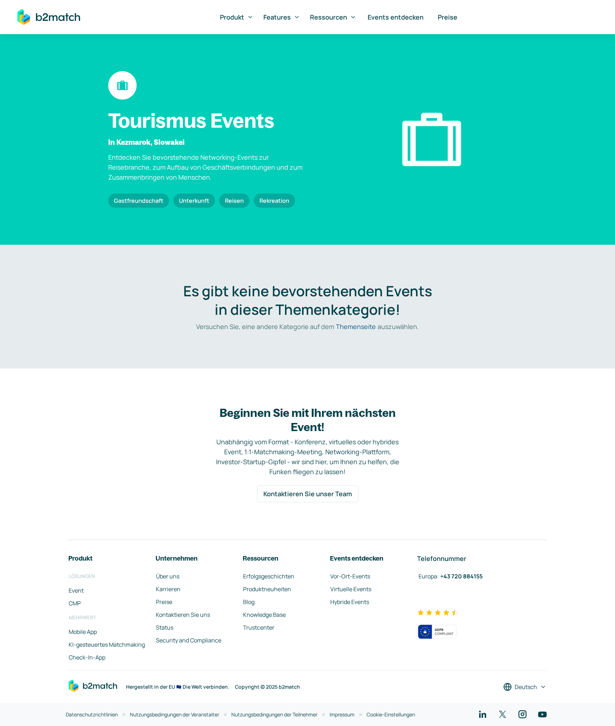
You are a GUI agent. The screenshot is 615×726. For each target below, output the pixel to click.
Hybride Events (349, 602)
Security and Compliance (188, 640)
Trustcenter (258, 627)
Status (164, 627)
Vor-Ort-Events (350, 576)
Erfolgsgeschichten (268, 576)
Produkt (232, 17)
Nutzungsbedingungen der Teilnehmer (274, 714)
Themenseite (356, 326)
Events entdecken (396, 17)
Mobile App (83, 632)
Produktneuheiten (267, 589)
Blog (248, 602)
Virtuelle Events (350, 589)
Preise (447, 17)
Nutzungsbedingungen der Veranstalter (174, 714)
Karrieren (168, 589)
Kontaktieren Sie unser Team (307, 493)
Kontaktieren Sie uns (183, 615)
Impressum (342, 714)
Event (76, 590)
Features (277, 17)
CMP (75, 603)
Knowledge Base (264, 615)
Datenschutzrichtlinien (92, 714)
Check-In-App (87, 657)
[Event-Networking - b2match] (48, 17)
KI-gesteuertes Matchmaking (107, 644)
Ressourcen (328, 17)
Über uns (167, 576)
